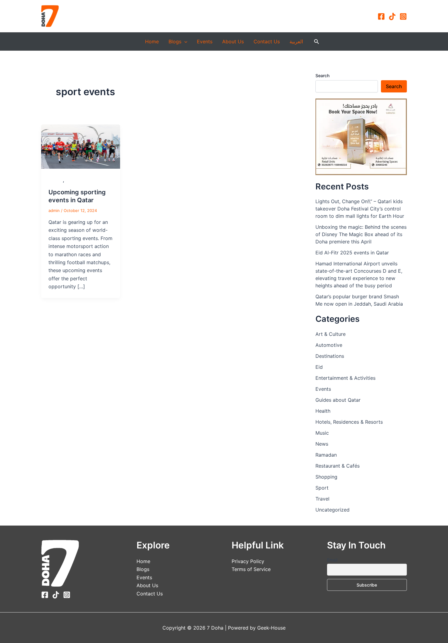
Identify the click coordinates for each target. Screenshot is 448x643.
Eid (319, 367)
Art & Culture (330, 334)
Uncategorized (332, 510)
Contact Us (267, 41)
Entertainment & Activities (345, 378)
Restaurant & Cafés (337, 466)
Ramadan (326, 455)
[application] (184, 41)
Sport (71, 180)
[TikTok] (392, 16)
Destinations (329, 356)
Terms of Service (251, 569)
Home (152, 41)
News (321, 444)
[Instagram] (403, 16)
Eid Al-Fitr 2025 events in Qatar (352, 253)
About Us (233, 41)
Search (322, 75)
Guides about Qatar (338, 400)
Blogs (175, 41)
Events (204, 41)
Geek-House (271, 628)
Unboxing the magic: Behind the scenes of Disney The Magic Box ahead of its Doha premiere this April (361, 234)
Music (322, 433)
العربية (296, 41)
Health (322, 411)
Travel (322, 499)
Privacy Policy (248, 561)
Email (332, 559)
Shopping (326, 477)
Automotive (328, 345)
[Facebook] (381, 16)
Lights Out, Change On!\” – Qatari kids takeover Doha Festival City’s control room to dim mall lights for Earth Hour (359, 208)
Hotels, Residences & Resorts (349, 422)
